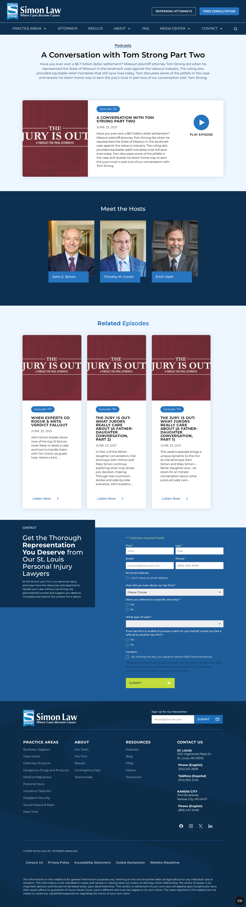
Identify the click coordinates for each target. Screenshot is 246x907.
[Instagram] (192, 826)
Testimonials (83, 777)
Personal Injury (33, 784)
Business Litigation (36, 749)
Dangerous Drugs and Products (46, 770)
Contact (210, 28)
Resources (138, 742)
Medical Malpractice (37, 777)
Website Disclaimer (165, 862)
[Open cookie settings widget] (240, 901)
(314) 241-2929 (188, 769)
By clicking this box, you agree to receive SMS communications (172, 656)
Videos (131, 770)
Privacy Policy (58, 862)
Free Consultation (219, 11)
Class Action (31, 756)
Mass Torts (30, 811)
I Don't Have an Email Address (149, 578)
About (120, 28)
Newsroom (134, 777)
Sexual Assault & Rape (38, 805)
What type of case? (139, 617)
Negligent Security (36, 798)
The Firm (81, 756)
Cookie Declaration (130, 862)
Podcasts (132, 749)
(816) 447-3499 (188, 810)
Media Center (172, 28)
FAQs (129, 763)
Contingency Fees (87, 770)
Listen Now (42, 499)
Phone (181, 558)
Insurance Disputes (37, 791)
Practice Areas (27, 28)
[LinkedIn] (211, 826)
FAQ (145, 28)
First (129, 545)
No (132, 609)
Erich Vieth (164, 277)
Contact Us (190, 742)
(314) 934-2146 (188, 780)
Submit (135, 683)
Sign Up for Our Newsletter (169, 711)
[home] (34, 11)
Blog (129, 756)
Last (178, 545)
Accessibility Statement (92, 862)
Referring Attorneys (174, 11)
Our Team (82, 749)
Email (130, 558)
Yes (132, 604)
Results (95, 28)
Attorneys (67, 28)
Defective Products (36, 763)
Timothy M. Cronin (119, 277)
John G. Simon (64, 277)
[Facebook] (182, 826)
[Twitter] (201, 826)
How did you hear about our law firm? (151, 585)
